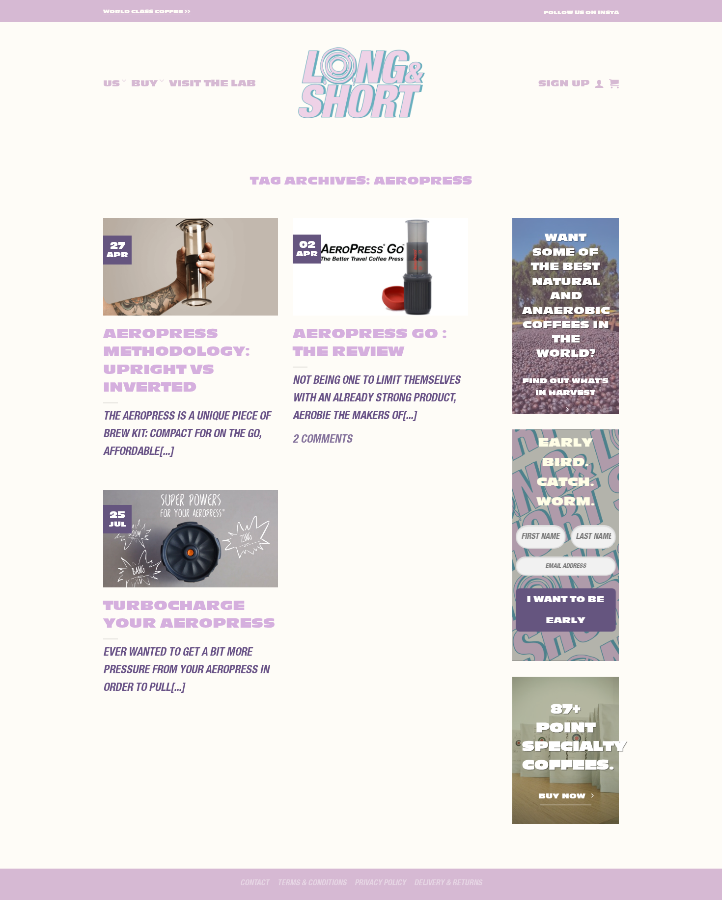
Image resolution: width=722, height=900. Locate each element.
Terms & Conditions (312, 883)
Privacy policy (380, 883)
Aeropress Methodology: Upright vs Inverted (176, 360)
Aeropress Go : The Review (370, 342)
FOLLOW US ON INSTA (581, 12)
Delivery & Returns (448, 883)
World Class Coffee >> (147, 12)
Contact (254, 883)
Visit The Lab (212, 83)
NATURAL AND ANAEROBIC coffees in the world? (566, 317)
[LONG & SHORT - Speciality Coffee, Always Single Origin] (361, 83)
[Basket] (614, 83)
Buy (144, 83)
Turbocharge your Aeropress (189, 614)
